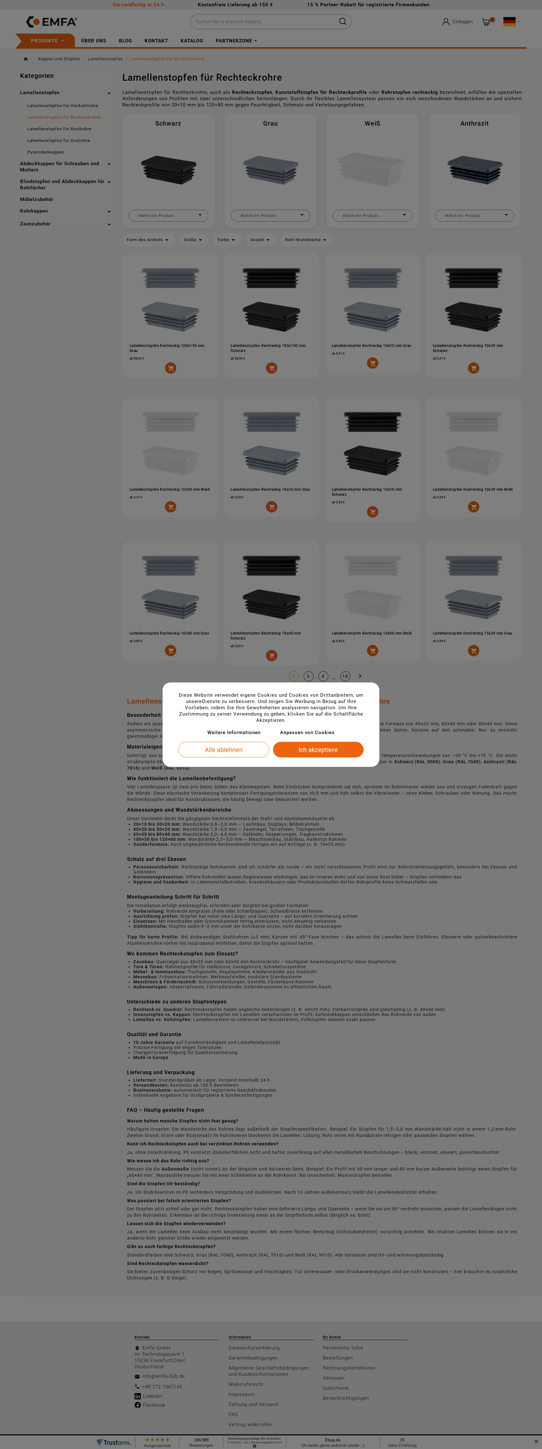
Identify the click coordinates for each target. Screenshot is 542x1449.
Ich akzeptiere (318, 749)
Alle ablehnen (224, 749)
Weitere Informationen (234, 732)
